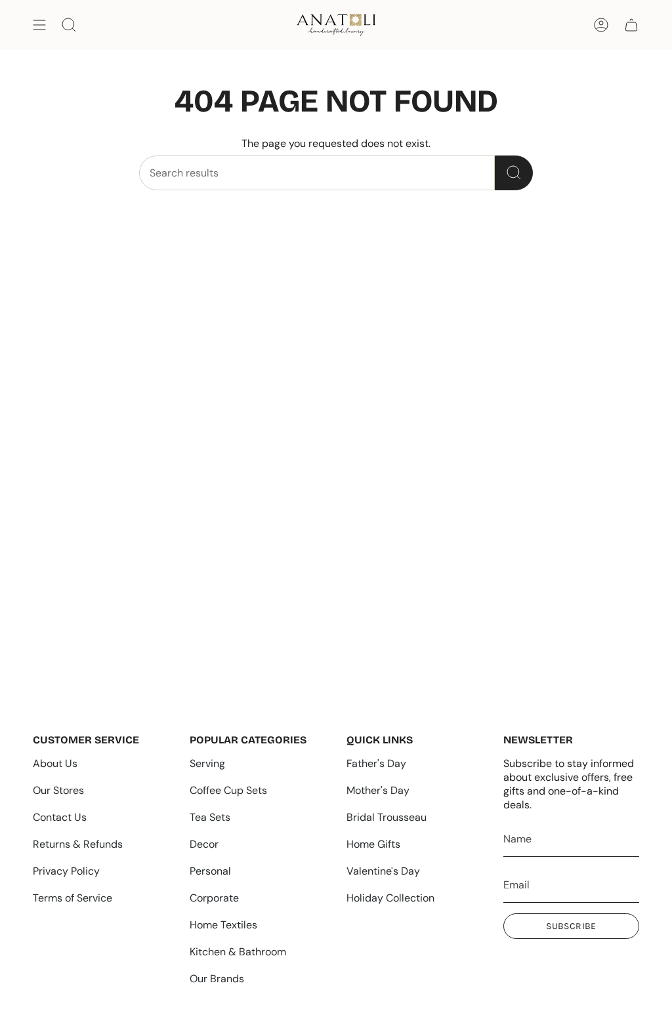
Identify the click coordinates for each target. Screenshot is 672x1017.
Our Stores (58, 790)
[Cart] (631, 25)
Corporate (214, 898)
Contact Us (60, 817)
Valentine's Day (383, 871)
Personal (210, 871)
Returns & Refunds (78, 844)
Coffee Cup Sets (228, 790)
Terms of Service (72, 898)
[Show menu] (39, 25)
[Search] (514, 173)
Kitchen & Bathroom (238, 952)
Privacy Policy (66, 871)
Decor (204, 844)
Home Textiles (223, 925)
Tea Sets (210, 817)
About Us (55, 763)
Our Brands (217, 979)
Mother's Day (378, 790)
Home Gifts (373, 844)
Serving (207, 763)
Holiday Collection (390, 898)
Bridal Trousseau (386, 817)
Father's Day (376, 763)
